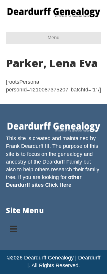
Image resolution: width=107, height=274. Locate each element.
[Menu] (13, 226)
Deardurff (54, 162)
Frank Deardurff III (27, 146)
